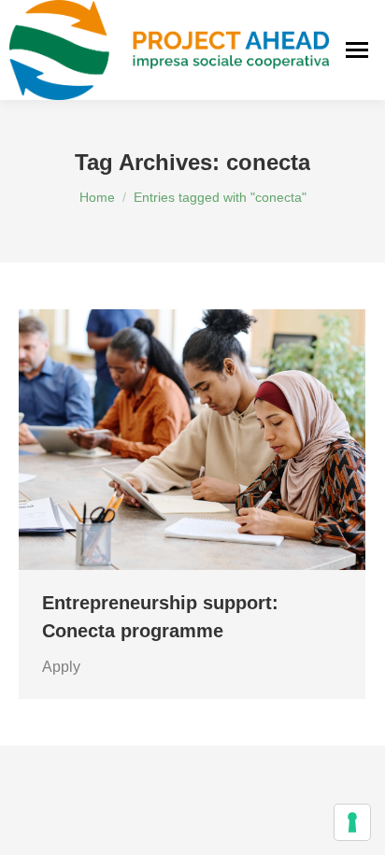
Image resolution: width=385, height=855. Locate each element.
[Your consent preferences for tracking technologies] (352, 822)
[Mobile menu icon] (357, 50)
